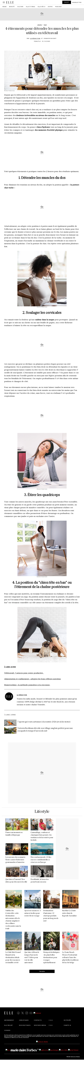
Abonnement (9, 1020)
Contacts (38, 1020)
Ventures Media (40, 1025)
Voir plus (42, 971)
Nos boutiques (25, 1025)
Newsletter (76, 2)
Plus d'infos (32, 1037)
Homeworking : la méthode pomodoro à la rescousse (27, 685)
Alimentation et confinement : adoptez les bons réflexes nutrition (32, 679)
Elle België (8, 1025)
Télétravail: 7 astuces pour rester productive (24, 673)
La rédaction (35, 38)
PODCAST (58, 6)
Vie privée (67, 1020)
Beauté (12, 6)
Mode (5, 6)
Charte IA (67, 1025)
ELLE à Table (30, 6)
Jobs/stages (24, 1020)
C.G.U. (51, 1020)
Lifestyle (42, 812)
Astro (50, 6)
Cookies (7, 1030)
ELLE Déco (41, 6)
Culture (20, 6)
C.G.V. (51, 1025)
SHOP (66, 2)
